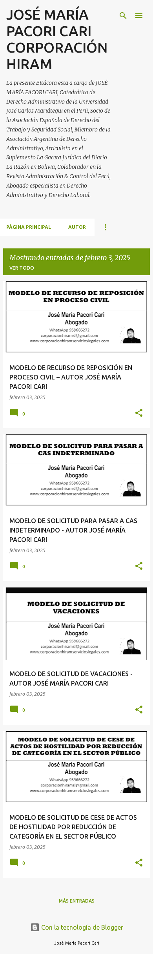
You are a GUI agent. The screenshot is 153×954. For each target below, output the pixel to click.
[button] (139, 413)
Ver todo (21, 267)
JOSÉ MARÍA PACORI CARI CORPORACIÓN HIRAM (56, 39)
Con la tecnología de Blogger (81, 927)
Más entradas (77, 900)
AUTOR (77, 227)
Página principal (28, 227)
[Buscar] (123, 15)
